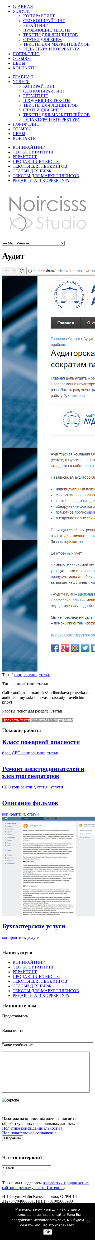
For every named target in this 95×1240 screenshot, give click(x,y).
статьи (44, 675)
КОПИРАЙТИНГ (39, 16)
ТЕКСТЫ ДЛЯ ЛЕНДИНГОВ (50, 35)
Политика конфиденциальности (31, 1128)
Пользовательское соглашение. (30, 1133)
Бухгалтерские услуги (33, 926)
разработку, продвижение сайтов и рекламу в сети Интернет (45, 1185)
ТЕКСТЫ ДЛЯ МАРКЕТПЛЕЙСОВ (56, 44)
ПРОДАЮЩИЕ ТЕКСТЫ (46, 30)
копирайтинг (25, 675)
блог (6, 753)
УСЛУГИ (21, 11)
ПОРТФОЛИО (26, 54)
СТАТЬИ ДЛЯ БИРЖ (42, 39)
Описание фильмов (30, 803)
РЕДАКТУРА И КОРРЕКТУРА (51, 49)
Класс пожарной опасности (41, 742)
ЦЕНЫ (19, 63)
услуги (57, 787)
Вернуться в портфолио (52, 720)
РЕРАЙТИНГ (35, 25)
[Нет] (88, 1221)
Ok (47, 1232)
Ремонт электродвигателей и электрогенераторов (43, 772)
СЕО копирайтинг (28, 753)
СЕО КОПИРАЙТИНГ (44, 20)
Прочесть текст (16, 720)
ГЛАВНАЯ (23, 6)
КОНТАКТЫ (25, 68)
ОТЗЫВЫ (22, 58)
